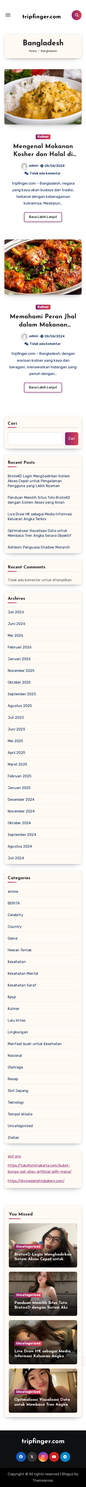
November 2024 (21, 811)
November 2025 (21, 671)
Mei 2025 (15, 741)
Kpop (12, 997)
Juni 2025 (16, 729)
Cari (12, 423)
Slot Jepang (18, 1091)
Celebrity (15, 915)
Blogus (67, 1474)
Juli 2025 (16, 717)
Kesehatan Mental (23, 973)
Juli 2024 (16, 858)
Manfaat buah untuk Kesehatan (35, 1044)
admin (33, 166)
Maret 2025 (17, 764)
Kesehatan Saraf (22, 985)
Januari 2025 (19, 788)
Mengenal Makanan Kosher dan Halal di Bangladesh (43, 154)
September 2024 (22, 835)
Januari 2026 (19, 659)
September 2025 (22, 694)
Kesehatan (17, 962)
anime (13, 891)
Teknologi (16, 1102)
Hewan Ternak (20, 950)
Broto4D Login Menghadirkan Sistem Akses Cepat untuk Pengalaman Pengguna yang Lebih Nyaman (39, 481)
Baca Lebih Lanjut (43, 217)
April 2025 (16, 753)
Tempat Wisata (20, 1114)
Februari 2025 (20, 776)
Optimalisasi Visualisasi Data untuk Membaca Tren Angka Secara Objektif (39, 533)
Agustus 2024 (20, 846)
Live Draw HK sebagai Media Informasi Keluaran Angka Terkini (40, 516)
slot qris (14, 1156)
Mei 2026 (15, 635)
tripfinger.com (41, 17)
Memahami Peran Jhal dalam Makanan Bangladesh (43, 325)
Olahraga (15, 1067)
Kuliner (43, 137)
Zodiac (13, 1137)
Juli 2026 (16, 612)
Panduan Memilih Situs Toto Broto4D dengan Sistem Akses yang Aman (39, 500)
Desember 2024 (21, 799)
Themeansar (42, 1480)
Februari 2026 (20, 647)
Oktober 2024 (19, 823)
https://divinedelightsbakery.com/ (36, 1181)
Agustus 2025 (20, 706)
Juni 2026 (16, 624)
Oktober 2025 (19, 682)
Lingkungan (18, 1032)
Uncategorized (20, 1126)
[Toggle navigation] (7, 15)
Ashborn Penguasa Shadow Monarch (39, 547)
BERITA (14, 903)
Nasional (15, 1055)
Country (15, 927)
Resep (13, 1079)
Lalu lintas (16, 1020)
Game (12, 938)
